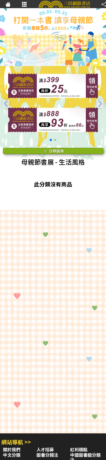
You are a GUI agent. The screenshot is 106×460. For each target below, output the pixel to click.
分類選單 (56, 151)
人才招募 (45, 449)
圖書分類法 (47, 455)
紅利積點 (79, 449)
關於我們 (11, 449)
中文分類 (11, 455)
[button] (99, 104)
